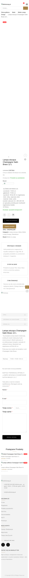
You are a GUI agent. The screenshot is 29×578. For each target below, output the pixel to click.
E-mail (4, 398)
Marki (13, 12)
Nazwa (4, 389)
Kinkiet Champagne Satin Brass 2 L (10, 456)
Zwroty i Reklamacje (7, 529)
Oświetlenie (15, 234)
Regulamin (4, 505)
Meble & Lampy (11, 237)
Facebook (3, 546)
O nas (3, 502)
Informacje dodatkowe (11, 319)
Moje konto (4, 532)
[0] (22, 4)
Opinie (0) (6, 324)
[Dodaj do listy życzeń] (25, 157)
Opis (4, 314)
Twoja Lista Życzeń (6, 535)
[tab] (14, 315)
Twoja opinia (7, 412)
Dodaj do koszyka (11, 220)
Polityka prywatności (7, 508)
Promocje (4, 520)
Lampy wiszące (13, 232)
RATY (3, 517)
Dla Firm (3, 511)
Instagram (8, 546)
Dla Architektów (5, 514)
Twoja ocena (7, 408)
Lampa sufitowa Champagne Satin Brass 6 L (12, 467)
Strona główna (5, 12)
